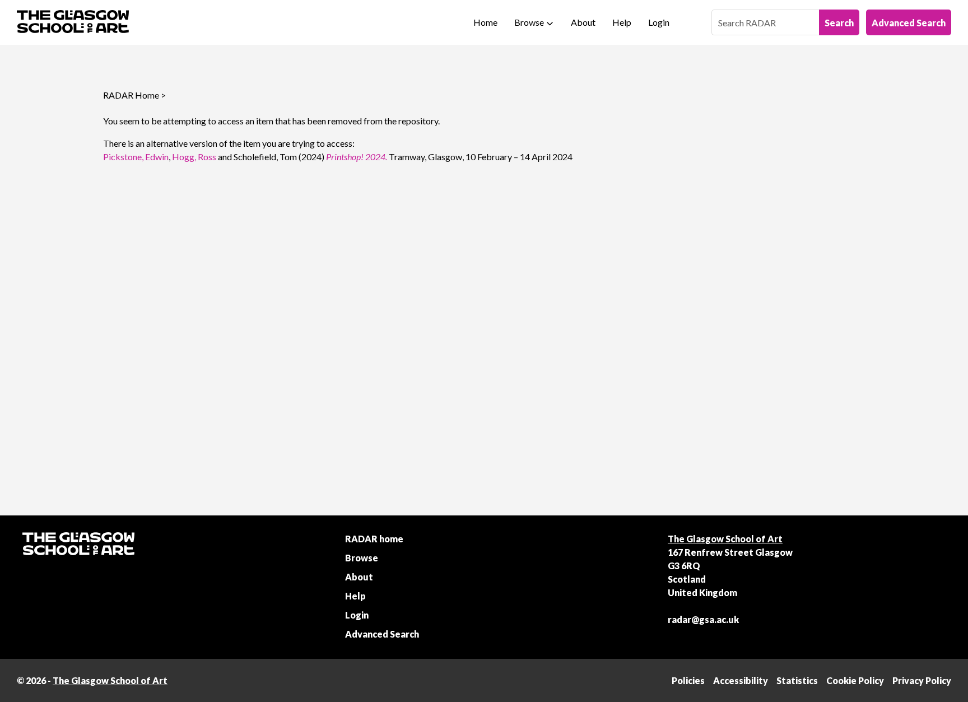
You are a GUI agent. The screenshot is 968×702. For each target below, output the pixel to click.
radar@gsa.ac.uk (703, 619)
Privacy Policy (921, 680)
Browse (529, 22)
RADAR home (374, 538)
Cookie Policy (855, 680)
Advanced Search (909, 22)
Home (485, 22)
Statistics (797, 680)
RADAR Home (131, 95)
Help (621, 22)
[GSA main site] (73, 22)
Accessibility (740, 680)
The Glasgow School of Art (725, 538)
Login (658, 22)
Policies (688, 680)
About (583, 22)
